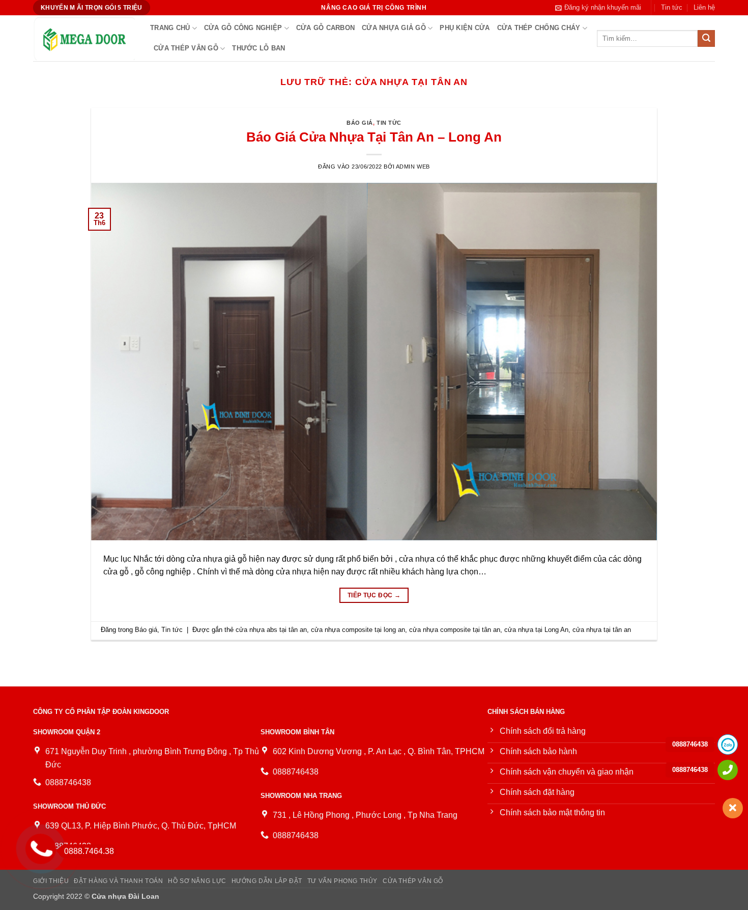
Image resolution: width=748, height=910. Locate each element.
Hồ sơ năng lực (197, 881)
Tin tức (671, 7)
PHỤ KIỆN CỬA (465, 28)
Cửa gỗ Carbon (325, 28)
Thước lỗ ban (258, 48)
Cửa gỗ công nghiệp (243, 28)
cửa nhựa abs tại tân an (271, 629)
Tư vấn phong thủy (342, 881)
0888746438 (690, 744)
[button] (598, 7)
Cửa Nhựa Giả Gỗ (394, 28)
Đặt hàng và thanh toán (118, 881)
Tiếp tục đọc (374, 595)
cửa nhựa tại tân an (601, 629)
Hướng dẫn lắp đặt (267, 881)
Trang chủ (170, 28)
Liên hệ (704, 7)
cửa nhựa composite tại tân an (454, 629)
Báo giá (360, 123)
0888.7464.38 (89, 851)
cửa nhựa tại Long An (536, 629)
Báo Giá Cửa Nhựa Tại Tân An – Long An (374, 137)
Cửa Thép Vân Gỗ (186, 48)
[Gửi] (706, 38)
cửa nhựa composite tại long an (358, 629)
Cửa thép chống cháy (539, 28)
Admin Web (413, 166)
